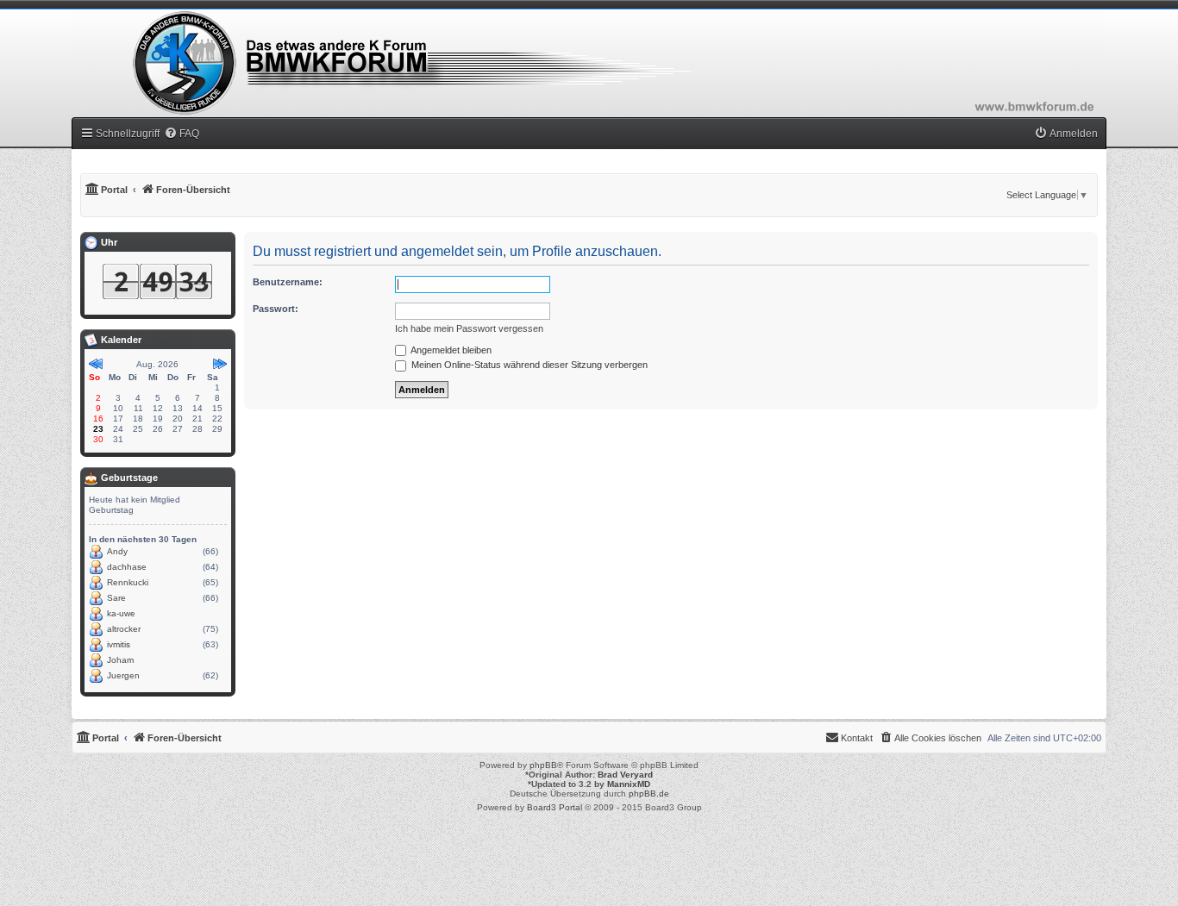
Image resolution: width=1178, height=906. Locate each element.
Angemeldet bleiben (450, 350)
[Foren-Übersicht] (589, 62)
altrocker (124, 629)
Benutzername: (288, 282)
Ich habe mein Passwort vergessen (469, 328)
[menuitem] (181, 134)
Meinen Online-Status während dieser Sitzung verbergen (528, 364)
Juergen (123, 675)
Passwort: (275, 308)
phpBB (543, 765)
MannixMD (628, 784)
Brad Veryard (625, 774)
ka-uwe (121, 613)
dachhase (127, 567)
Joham (120, 660)
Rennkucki (127, 582)
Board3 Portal (554, 807)
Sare (116, 598)
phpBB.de (649, 793)
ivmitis (118, 644)
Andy (117, 551)
